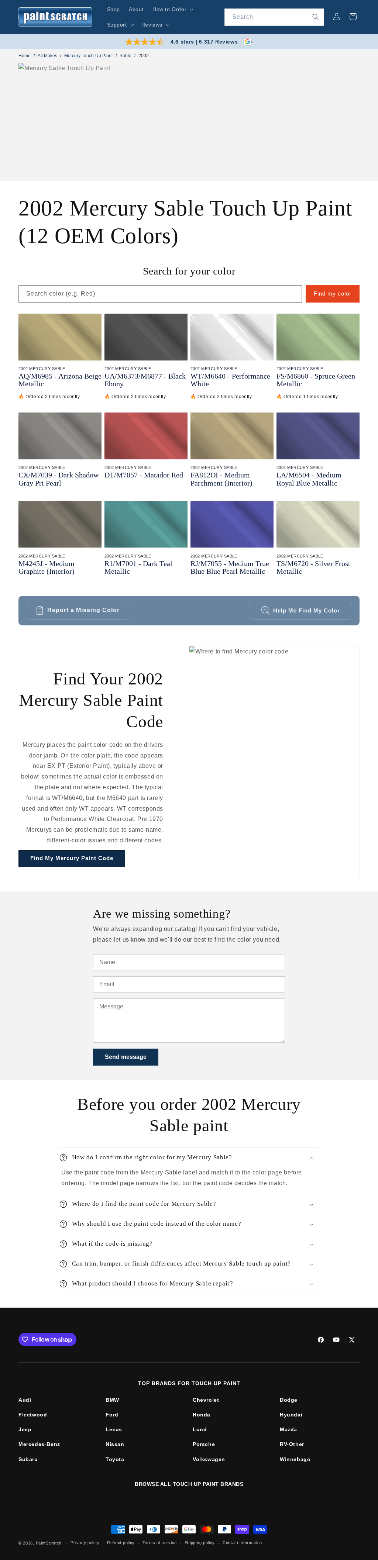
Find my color (332, 293)
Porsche (204, 1444)
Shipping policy (200, 1542)
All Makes (47, 55)
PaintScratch (49, 1543)
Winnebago (295, 1459)
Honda (201, 1415)
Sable (125, 55)
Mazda (288, 1429)
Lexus (114, 1429)
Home (24, 55)
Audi (24, 1400)
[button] (172, 9)
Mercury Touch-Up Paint (88, 55)
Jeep (24, 1429)
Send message (126, 1057)
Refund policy (121, 1542)
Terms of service (159, 1542)
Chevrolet (206, 1400)
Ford (112, 1415)
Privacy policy (85, 1542)
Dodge (289, 1400)
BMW (112, 1400)
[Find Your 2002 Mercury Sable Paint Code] (274, 762)
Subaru (28, 1459)
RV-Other (292, 1444)
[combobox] (274, 17)
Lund (200, 1429)
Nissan (115, 1444)
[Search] (315, 17)
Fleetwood (32, 1415)
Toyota (115, 1459)
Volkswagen (209, 1459)
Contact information (242, 1542)
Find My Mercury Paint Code (71, 858)
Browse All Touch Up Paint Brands (189, 1484)
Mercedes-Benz (39, 1444)
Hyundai (291, 1415)
